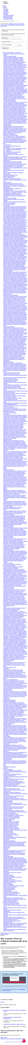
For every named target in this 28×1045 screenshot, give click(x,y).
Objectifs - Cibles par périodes (9, 198)
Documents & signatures (8, 525)
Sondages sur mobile (17, 734)
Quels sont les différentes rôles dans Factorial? (15, 572)
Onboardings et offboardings (9, 853)
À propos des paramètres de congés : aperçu (12, 296)
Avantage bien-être (19, 454)
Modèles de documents (8, 526)
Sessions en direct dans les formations (11, 816)
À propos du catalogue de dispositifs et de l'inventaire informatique (14, 866)
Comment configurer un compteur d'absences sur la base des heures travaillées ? (14, 298)
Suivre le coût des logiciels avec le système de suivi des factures (14, 503)
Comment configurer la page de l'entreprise (12, 69)
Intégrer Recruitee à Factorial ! (9, 833)
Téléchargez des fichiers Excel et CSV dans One (13, 184)
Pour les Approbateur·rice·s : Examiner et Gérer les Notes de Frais (14, 495)
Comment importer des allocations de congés (16, 312)
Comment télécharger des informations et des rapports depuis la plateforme (14, 140)
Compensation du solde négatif (17, 255)
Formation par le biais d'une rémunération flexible (14, 453)
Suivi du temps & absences (9, 204)
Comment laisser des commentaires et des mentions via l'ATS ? (12, 618)
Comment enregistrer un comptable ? (11, 426)
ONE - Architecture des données (10, 153)
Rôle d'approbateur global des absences (13, 346)
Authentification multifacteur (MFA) (11, 82)
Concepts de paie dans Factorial (10, 415)
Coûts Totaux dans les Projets (9, 397)
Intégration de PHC (7, 441)
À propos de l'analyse (13, 696)
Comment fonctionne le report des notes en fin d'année (15, 316)
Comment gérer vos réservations (10, 662)
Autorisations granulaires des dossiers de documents (14, 672)
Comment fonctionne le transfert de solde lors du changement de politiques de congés (15, 324)
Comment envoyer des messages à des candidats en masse (13, 650)
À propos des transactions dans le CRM (11, 511)
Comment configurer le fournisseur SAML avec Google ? (13, 59)
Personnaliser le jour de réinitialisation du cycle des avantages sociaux (13, 457)
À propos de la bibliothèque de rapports (11, 691)
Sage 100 (25, 446)
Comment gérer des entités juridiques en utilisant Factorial (14, 72)
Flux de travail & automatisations (10, 679)
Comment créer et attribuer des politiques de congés (15, 297)
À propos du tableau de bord (9, 102)
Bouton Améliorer (7, 182)
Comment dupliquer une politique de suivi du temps (14, 269)
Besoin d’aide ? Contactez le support (11, 902)
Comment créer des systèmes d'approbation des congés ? (15, 333)
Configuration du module (14, 508)
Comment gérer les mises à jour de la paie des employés (15, 417)
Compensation (6, 413)
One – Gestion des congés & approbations (12, 149)
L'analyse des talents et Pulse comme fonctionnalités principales (12, 709)
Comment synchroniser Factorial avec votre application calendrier (14, 109)
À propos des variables (22, 527)
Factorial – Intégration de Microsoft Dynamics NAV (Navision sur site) (14, 842)
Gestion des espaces (7, 661)
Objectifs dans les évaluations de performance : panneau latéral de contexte (13, 714)
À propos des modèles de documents (11, 529)
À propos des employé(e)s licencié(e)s (11, 589)
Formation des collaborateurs (9, 812)
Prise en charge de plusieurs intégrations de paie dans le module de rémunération (14, 445)
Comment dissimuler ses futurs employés (12, 571)
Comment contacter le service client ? (11, 903)
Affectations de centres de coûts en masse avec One (14, 190)
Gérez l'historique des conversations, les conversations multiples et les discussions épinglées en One (14, 157)
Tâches (4, 606)
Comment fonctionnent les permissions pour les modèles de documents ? (14, 533)
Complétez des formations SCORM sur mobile (13, 810)
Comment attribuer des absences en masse (12, 346)
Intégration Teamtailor (8, 831)
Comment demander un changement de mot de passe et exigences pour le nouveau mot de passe (15, 114)
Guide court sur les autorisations (10, 669)
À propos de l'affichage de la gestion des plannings (15, 272)
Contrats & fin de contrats (8, 588)
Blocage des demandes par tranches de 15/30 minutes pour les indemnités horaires (14, 349)
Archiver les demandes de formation (11, 814)
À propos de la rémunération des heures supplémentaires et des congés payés (15, 254)
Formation (5, 768)
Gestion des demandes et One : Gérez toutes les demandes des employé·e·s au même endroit (13, 166)
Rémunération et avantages (9, 411)
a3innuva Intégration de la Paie (17, 440)
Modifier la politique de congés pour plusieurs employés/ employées (14, 322)
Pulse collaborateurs (7, 759)
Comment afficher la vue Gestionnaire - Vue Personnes (15, 384)
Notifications (6, 871)
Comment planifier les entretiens (14, 639)
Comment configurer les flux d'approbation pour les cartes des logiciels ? (14, 502)
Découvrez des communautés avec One (11, 145)
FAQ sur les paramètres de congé (16, 306)
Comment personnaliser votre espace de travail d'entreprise (15, 67)
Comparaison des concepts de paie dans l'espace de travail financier (15, 483)
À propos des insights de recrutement (15, 642)
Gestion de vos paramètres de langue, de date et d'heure (15, 116)
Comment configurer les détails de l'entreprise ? (13, 57)
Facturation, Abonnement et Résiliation (11, 893)
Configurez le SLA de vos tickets (10, 891)
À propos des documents (8, 551)
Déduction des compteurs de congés (11, 363)
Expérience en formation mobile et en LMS (12, 803)
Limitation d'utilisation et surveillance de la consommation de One (12, 189)
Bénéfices (5, 450)
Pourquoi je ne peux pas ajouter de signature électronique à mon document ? (12, 540)
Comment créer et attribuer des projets (11, 373)
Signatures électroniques (8, 537)
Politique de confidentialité (15, 1038)
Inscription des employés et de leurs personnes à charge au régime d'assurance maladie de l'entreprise (15, 459)
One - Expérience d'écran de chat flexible (12, 152)
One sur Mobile (6, 147)
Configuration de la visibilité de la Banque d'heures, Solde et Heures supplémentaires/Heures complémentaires (14, 266)
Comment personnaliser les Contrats (13, 593)
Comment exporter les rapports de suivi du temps (16, 219)
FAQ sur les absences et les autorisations (15, 342)
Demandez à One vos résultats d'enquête (12, 178)
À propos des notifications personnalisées (13, 682)
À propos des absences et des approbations (14, 329)
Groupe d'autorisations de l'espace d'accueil (12, 673)
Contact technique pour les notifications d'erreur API (13, 98)
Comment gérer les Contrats (13, 591)
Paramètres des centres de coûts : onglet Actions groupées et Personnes (15, 479)
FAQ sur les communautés (16, 747)
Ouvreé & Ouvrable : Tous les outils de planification (14, 370)
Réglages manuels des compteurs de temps (12, 314)
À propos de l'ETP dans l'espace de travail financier (14, 482)
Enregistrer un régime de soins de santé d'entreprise (14, 455)
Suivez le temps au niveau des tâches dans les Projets (14, 409)
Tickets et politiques (7, 883)
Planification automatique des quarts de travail (13, 291)
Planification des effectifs (8, 514)
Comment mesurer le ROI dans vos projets (12, 398)
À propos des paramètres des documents (14, 555)
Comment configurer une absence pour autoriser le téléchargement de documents (15, 319)
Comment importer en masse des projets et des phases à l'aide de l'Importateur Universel (15, 403)
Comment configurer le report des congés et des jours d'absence (15, 310)
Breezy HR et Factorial (8, 832)
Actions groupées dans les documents (16, 558)
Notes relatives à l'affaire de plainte (10, 739)
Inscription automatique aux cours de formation (13, 815)
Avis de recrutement (7, 878)
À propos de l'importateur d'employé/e (14, 99)
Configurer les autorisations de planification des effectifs (13, 521)
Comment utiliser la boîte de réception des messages (14, 621)
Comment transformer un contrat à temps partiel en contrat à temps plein (15, 602)
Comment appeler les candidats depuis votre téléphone (15, 647)
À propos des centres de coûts (9, 470)
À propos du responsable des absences (16, 331)
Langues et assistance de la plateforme (18, 137)
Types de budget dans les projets (10, 399)
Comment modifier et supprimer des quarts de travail (14, 276)
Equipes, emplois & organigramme (10, 568)
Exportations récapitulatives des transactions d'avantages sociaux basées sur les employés (15, 462)
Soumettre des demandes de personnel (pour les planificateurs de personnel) (14, 518)
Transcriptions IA (14, 754)
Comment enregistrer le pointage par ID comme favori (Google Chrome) (13, 239)
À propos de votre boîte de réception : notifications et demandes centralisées (15, 103)
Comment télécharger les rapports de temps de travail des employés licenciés (15, 258)
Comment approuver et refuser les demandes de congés (15, 337)
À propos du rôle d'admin (17, 671)
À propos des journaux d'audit (18, 65)
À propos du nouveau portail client (10, 900)
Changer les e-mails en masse (14, 97)
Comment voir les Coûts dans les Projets (12, 386)
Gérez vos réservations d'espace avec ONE (12, 162)
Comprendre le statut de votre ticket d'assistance (13, 924)
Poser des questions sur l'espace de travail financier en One (14, 485)
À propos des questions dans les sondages (15, 730)
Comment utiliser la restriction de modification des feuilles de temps (14, 235)
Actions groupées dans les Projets (10, 407)
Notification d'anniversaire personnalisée (13, 685)
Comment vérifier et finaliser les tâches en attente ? (14, 608)
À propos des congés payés (14, 329)
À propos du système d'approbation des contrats (13, 591)
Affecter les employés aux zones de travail (17, 582)
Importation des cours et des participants (11, 792)
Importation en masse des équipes (17, 577)
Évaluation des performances (9, 701)
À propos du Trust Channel (9, 737)
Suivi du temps (6, 205)
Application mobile (7, 125)
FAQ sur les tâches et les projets (10, 378)
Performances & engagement (9, 700)
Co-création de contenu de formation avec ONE (13, 798)
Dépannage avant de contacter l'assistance (12, 925)
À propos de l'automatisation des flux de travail (13, 680)
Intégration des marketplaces (9, 840)
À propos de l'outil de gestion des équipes (14, 274)
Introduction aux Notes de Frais (10, 490)
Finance (5, 468)
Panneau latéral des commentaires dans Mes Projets (14, 395)
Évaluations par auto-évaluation (15, 715)
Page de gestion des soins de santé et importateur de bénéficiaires (14, 463)
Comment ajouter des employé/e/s (16, 75)
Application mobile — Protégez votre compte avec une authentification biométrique (14, 132)
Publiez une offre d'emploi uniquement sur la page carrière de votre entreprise (14, 659)
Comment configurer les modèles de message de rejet (14, 640)
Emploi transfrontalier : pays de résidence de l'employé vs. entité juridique (15, 89)
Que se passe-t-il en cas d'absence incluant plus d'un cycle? (14, 302)
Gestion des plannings (8, 270)
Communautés (6, 743)
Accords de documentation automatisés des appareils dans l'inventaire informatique (15, 862)
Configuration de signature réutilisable (11, 548)
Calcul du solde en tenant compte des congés (15, 249)
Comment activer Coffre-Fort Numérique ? (12, 564)
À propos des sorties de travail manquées (14, 240)
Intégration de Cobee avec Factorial (10, 822)
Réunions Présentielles (12, 753)
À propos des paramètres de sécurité (17, 79)
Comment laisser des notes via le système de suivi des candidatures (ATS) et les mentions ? (15, 634)
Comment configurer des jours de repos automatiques (14, 272)
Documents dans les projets (9, 394)
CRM (4, 509)
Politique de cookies (5, 1038)
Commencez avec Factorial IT (9, 850)
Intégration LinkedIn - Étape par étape (11, 844)
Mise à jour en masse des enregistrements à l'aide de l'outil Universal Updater (14, 585)
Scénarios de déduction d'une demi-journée (16, 369)
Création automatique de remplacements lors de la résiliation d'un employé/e (14, 604)
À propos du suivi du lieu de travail (17, 212)
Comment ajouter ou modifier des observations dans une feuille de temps (15, 241)
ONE (4, 143)
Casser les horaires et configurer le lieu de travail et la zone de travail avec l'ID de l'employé (15, 268)
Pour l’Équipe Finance (10, 496)
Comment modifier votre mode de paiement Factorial (14, 899)
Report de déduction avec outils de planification (14, 365)
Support (5, 6)
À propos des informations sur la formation (12, 770)
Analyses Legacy (7, 698)
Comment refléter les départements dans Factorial (13, 580)
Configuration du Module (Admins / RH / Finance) (13, 491)
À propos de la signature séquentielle (17, 547)
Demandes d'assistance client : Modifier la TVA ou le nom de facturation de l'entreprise (14, 919)
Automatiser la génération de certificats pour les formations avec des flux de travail (13, 779)
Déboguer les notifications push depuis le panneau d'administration (15, 91)
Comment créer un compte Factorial (11, 58)
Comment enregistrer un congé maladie (17, 354)
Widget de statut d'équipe (8, 238)
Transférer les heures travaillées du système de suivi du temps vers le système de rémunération (13, 428)
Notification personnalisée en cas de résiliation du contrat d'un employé (15, 686)
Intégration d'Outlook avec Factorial (11, 825)
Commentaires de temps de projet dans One (12, 194)
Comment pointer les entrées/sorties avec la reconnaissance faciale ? (15, 222)
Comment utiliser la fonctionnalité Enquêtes (12, 725)
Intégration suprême (7, 820)
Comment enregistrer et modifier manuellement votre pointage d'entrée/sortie (14, 215)
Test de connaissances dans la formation (11, 783)
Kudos (4, 765)
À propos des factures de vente (18, 512)
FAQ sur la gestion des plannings (14, 280)
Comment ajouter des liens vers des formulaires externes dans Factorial (15, 141)
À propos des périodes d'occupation (11, 335)
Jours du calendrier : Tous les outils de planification (13, 363)
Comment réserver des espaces (9, 665)
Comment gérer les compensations (10, 418)
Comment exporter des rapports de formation (12, 781)
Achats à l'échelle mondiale (19, 854)
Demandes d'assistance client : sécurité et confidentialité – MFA (12, 921)
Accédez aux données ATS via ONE (11, 652)
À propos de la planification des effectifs (12, 515)
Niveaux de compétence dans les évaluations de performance (15, 710)
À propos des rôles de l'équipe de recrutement (13, 566)
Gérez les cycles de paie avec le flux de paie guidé (14, 437)
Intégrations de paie (7, 439)
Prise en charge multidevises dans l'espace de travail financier (14, 473)
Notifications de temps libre (9, 879)
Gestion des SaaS (18, 851)
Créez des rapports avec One (9, 695)
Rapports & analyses (7, 690)
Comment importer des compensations (18, 416)
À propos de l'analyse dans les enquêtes (14, 726)
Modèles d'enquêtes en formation (10, 785)
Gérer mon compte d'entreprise (9, 56)
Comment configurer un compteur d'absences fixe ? (15, 308)
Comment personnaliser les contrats (17, 597)
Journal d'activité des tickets (9, 889)
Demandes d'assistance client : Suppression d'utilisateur (15, 923)
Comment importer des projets (9, 381)
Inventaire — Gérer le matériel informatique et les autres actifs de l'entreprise (13, 868)
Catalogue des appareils (8, 863)
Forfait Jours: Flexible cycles (9, 318)
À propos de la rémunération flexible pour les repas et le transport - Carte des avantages (15, 452)
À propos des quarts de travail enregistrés (16, 290)
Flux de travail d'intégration (21, 683)
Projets (4, 371)
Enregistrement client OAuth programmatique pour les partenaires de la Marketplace (15, 838)
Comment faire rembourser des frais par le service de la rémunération (14, 419)
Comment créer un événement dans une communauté (15, 748)
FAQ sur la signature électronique (16, 543)
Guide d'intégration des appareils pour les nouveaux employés (14, 861)
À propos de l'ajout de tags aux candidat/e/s (14, 631)
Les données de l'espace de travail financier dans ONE (15, 164)
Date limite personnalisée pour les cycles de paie (13, 434)
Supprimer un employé (10, 603)
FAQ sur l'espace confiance (21, 737)
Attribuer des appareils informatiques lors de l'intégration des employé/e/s (14, 864)
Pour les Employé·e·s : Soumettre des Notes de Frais (15, 493)
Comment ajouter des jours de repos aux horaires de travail (14, 277)
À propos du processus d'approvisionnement (12, 504)
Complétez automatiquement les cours (11, 788)
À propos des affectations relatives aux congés (15, 309)
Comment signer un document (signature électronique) (15, 538)
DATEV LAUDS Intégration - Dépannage (12, 447)
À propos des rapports (13, 692)
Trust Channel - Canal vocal (13, 740)
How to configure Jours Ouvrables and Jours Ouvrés (15, 306)
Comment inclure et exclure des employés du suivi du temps (13, 211)
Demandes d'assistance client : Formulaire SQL (13, 917)
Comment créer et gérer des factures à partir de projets (14, 393)
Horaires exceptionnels (8, 230)
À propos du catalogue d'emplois (10, 569)
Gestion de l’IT (6, 848)
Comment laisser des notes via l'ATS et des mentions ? (15, 633)
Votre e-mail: (4, 37)
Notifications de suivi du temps (10, 242)
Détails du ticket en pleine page (10, 886)
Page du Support (4, 932)
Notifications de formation (8, 876)
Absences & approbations (8, 326)
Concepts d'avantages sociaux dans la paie (15, 464)
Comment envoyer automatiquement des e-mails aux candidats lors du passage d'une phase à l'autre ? (14, 644)
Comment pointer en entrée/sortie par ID (12, 221)
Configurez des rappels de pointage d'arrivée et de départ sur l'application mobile (15, 244)
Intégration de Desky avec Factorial (10, 834)
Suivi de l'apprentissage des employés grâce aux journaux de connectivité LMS (13, 796)
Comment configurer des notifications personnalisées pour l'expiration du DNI (15, 688)
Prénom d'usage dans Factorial (9, 119)
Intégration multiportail (14, 646)
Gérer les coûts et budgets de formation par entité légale (15, 811)
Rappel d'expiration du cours (9, 775)
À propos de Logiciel (7, 501)
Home (4, 5)
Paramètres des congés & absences (10, 295)
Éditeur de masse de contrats (14, 599)
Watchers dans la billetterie (9, 888)
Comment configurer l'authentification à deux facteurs (14, 81)
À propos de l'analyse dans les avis (10, 702)
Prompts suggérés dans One (9, 176)
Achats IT (18, 850)
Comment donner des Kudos (9, 766)
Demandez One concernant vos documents (12, 161)
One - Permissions (7, 150)
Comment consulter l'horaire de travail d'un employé (14, 118)
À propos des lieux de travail (15, 71)
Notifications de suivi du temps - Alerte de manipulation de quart (14, 248)
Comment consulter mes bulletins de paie (16, 554)
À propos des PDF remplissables (10, 527)
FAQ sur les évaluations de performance (11, 706)
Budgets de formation (8, 802)
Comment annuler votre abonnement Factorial (13, 897)
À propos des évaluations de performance (14, 707)
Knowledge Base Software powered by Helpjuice (14, 1041)
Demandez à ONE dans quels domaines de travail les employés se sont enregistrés (14, 202)
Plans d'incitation (14, 437)
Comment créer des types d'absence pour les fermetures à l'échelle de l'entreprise (15, 344)
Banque (15, 507)
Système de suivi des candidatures (10, 610)
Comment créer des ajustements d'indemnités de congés (15, 332)
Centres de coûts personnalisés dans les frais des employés (15, 480)
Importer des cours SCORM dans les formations (13, 806)
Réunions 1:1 (6, 751)
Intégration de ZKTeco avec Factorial (11, 821)
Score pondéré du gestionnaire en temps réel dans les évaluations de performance (13, 712)
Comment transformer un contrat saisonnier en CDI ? (14, 600)
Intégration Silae (6, 440)
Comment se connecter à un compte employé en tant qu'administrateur (12, 24)
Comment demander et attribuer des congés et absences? (13, 336)
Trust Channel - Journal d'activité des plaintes (14, 741)
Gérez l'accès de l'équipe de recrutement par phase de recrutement (15, 657)
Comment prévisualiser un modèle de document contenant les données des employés (14, 530)
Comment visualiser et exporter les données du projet (14, 377)
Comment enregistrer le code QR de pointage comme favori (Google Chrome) (15, 236)
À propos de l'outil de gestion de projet (11, 372)
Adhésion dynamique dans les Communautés (14, 749)
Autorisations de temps (20, 674)
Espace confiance (7, 736)
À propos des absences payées (14, 343)
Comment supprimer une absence (10, 353)
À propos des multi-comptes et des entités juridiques (14, 80)
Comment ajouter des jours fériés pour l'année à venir (14, 313)
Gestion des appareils (20, 853)
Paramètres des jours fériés (19, 352)
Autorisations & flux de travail (9, 667)
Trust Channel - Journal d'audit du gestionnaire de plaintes (14, 742)
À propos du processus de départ (10, 684)
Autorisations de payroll (14, 677)
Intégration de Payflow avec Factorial (11, 828)
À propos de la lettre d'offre (15, 625)
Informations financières (8, 469)
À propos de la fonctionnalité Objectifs (11, 718)
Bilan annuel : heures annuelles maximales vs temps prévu (15, 229)
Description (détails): (6, 41)
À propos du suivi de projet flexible (10, 380)
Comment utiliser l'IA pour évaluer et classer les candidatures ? (14, 641)
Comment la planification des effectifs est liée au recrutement (14, 522)
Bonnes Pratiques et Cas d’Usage (14, 497)
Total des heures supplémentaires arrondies (16, 262)
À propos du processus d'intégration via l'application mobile (12, 128)
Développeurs (6, 855)
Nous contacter (4, 1037)
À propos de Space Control (18, 663)
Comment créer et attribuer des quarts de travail (15, 275)
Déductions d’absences (8, 361)
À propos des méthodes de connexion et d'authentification (13, 64)
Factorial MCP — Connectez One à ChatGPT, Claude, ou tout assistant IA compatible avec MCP (15, 192)
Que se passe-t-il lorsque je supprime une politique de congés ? (14, 303)
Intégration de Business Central (10, 842)
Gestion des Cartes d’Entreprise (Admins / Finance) (14, 492)
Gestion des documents (8, 549)
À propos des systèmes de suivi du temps (15, 224)
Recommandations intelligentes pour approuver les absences (14, 348)
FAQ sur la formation (7, 769)
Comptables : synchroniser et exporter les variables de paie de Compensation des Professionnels (15, 433)
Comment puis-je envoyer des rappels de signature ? (14, 544)
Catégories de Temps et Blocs (19, 252)
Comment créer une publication (10, 745)
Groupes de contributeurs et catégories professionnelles (15, 578)
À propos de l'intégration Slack (10, 826)
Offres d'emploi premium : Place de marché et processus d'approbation (14, 651)
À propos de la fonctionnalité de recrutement (14, 612)
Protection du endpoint (8, 854)
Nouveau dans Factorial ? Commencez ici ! (12, 52)
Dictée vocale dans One (8, 177)
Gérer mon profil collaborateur (9, 101)
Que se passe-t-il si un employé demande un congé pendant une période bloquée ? (15, 339)
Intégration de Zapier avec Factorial (10, 827)
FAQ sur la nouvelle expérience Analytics (17, 694)
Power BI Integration (7, 836)
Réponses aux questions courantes (10, 135)
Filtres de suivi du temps (11, 257)
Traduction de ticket (7, 890)
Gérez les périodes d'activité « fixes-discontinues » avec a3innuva (15, 446)
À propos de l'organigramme (19, 570)
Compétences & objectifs (8, 717)
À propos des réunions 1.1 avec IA (10, 752)
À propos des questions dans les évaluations (17, 705)
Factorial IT (5, 849)
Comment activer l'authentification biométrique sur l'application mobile (14, 110)
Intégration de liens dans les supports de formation (14, 782)
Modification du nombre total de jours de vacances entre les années (15, 315)
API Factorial (6, 839)
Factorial (23, 1038)
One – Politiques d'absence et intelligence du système (14, 148)
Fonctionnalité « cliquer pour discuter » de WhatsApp (14, 627)
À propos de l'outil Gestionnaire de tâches (14, 608)
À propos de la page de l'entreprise (14, 631)
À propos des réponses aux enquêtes (14, 729)
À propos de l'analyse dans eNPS (15, 728)
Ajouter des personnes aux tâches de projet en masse (14, 410)
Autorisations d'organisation (9, 674)
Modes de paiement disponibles (10, 901)
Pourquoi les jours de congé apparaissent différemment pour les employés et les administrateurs (14, 359)
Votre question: (5, 38)
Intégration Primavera (11, 443)
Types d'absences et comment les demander (12, 355)
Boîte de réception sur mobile (14, 131)
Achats (4, 500)
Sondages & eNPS (7, 724)
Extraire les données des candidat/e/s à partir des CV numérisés (13, 656)
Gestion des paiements (8, 507)
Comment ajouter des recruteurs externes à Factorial (14, 619)
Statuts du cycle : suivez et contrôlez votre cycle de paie (13, 423)
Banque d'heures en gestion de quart (15, 292)
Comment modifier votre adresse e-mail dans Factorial (14, 115)
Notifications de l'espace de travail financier (12, 880)
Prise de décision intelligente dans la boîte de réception (13, 84)
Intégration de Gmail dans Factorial (10, 823)
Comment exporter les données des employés (13, 67)
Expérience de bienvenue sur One (10, 175)
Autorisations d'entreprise (18, 675)
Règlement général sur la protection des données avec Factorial (14, 625)
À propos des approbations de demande (15, 628)
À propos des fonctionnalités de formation (12, 774)
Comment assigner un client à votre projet (12, 387)
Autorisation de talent (7, 675)
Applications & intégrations (9, 819)
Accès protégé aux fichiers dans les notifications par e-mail (15, 559)
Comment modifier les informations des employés (13, 88)
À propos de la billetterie (8, 884)
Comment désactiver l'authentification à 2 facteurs (13, 83)
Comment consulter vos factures (10, 894)
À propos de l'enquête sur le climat (15, 732)
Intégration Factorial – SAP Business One (13, 845)
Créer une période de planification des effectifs (14, 516)
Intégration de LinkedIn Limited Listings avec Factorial (15, 829)
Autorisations (6, 668)
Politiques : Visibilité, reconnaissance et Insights (13, 885)
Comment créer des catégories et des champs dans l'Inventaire (15, 869)
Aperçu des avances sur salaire (9, 412)
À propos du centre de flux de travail (13, 681)
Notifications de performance (9, 882)
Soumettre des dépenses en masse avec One (12, 183)
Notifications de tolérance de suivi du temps (12, 877)
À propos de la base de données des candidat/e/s (13, 611)
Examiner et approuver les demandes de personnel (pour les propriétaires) (14, 520)
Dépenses (5, 489)
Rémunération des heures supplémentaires (15, 228)
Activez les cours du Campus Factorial (11, 817)
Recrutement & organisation (9, 565)
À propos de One (7, 144)
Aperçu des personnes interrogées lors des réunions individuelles (15, 756)
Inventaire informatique (8, 856)
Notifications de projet (8, 874)
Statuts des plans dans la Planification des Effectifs (15, 523)
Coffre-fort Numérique (8, 563)
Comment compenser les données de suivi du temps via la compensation (14, 424)
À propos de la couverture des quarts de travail (15, 281)
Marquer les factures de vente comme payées (12, 513)
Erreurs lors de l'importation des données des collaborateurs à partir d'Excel (15, 74)
